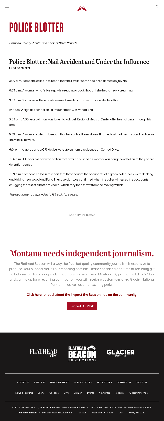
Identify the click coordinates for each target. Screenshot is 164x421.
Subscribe (39, 382)
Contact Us (124, 382)
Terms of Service (122, 407)
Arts (66, 393)
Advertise (23, 382)
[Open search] (157, 7)
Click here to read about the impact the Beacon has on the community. (82, 295)
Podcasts (119, 393)
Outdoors (54, 393)
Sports (41, 393)
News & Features (24, 393)
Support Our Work (82, 306)
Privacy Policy (143, 407)
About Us (141, 382)
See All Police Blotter (82, 214)
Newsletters (104, 382)
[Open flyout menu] (7, 7)
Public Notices (83, 382)
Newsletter (104, 393)
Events (90, 393)
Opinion (78, 393)
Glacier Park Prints (138, 393)
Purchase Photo (59, 382)
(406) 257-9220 (137, 412)
